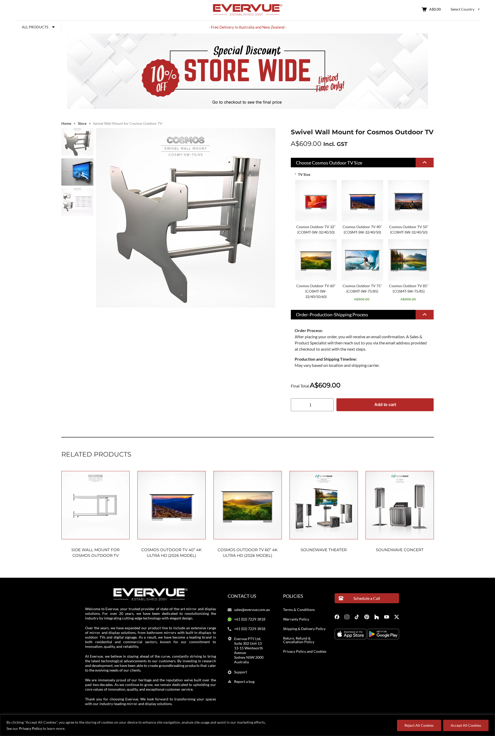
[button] (362, 163)
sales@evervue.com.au (252, 609)
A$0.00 (435, 9)
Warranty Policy (296, 619)
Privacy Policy (30, 728)
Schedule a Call (366, 598)
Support (240, 672)
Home (66, 123)
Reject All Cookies (419, 725)
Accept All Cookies (466, 725)
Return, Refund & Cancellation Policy (298, 640)
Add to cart (385, 404)
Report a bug (244, 681)
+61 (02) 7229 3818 (249, 619)
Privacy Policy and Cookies (304, 651)
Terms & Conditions (299, 609)
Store (82, 123)
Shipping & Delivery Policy (304, 629)
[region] (247, 725)
